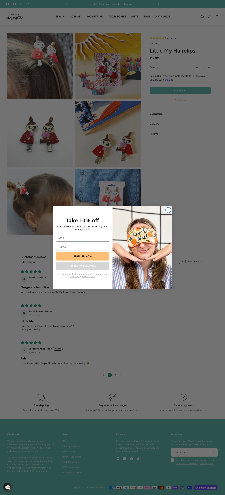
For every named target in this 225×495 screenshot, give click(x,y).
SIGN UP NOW (82, 256)
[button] (7, 487)
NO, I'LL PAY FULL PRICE (83, 266)
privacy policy (88, 276)
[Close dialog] (168, 210)
